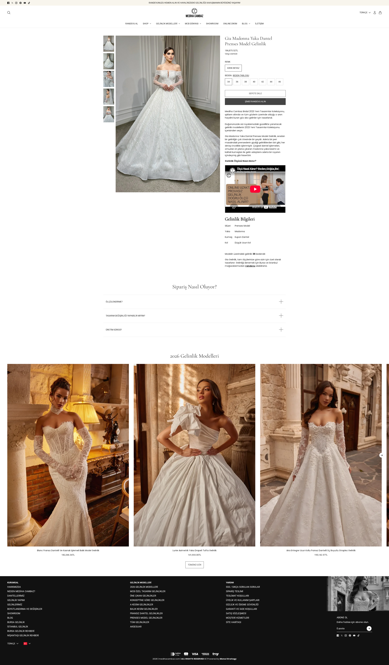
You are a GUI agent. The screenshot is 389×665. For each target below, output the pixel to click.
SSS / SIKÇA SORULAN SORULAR (243, 587)
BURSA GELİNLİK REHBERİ (20, 631)
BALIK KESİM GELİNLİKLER (144, 609)
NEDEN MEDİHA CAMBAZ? (21, 591)
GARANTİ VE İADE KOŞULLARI (241, 609)
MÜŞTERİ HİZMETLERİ (237, 617)
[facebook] (8, 3)
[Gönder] (369, 628)
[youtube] (24, 3)
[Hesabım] (374, 12)
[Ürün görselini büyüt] (168, 114)
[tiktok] (29, 3)
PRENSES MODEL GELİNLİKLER (146, 617)
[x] (12, 3)
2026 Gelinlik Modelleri (194, 356)
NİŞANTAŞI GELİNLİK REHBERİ (23, 635)
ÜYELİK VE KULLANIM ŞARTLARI (242, 600)
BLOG (10, 617)
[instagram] (16, 3)
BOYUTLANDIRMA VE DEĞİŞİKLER (24, 609)
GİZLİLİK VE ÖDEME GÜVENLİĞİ (242, 604)
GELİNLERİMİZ (14, 604)
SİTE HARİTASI (233, 622)
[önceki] (7, 460)
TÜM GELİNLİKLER (139, 622)
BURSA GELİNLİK (16, 622)
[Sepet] (380, 12)
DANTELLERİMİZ (15, 595)
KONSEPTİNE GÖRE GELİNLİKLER (147, 600)
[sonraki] (381, 455)
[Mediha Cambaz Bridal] (194, 12)
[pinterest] (20, 3)
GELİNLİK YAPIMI (16, 600)
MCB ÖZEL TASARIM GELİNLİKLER (147, 591)
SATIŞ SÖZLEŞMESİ (236, 613)
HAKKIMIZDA (14, 587)
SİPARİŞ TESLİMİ (234, 591)
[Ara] (8, 12)
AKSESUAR (135, 626)
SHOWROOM (13, 613)
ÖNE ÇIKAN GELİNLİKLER (143, 595)
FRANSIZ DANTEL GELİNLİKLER (146, 613)
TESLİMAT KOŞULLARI (237, 595)
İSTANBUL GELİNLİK (17, 626)
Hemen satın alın (255, 101)
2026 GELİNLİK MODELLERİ (144, 587)
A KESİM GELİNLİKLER (141, 604)
